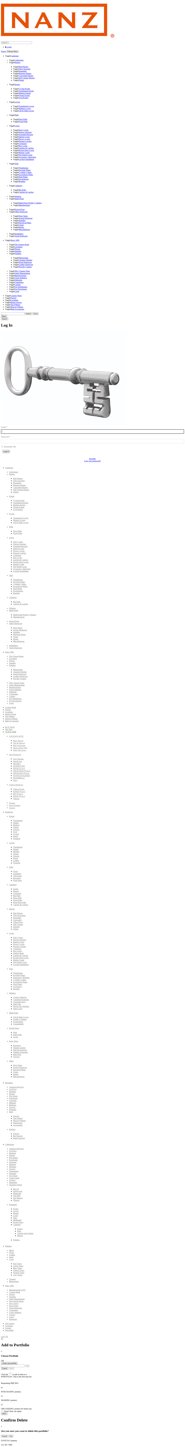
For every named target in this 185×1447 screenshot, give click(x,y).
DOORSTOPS (19, 766)
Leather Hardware (26, 265)
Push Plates (23, 177)
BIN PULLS (18, 794)
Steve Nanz (13, 1306)
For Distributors (21, 287)
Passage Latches (25, 141)
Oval (15, 832)
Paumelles (23, 71)
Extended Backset (26, 135)
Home (3, 51)
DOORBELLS (19, 778)
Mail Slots (17, 1054)
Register (92, 459)
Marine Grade (24, 153)
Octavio (12, 1107)
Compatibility (18, 1024)
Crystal (16, 834)
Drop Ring (17, 880)
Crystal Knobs (24, 89)
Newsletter (9, 1330)
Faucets (16, 1116)
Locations (18, 247)
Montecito (17, 1193)
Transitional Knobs (26, 91)
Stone (11, 1257)
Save (11, 1368)
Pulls (16, 115)
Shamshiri (13, 1182)
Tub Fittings (15, 305)
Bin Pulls (22, 190)
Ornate (15, 827)
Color (11, 1259)
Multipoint (17, 1220)
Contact (12, 808)
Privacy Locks (24, 139)
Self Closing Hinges (27, 78)
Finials (21, 80)
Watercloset (17, 1123)
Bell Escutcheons (20, 1050)
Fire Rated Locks (25, 155)
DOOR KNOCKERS (21, 775)
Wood (15, 836)
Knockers (17, 1045)
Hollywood (17, 1191)
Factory (14, 298)
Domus (12, 1094)
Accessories (18, 1125)
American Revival (16, 1087)
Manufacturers (24, 205)
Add (27, 1366)
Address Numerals (20, 1052)
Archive (12, 1180)
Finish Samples (14, 805)
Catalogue (15, 56)
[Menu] (172, 13)
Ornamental (13, 1171)
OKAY (4, 1414)
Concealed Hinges (26, 76)
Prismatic (12, 1110)
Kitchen (12, 1129)
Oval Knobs (23, 98)
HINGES (17, 764)
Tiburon (16, 1200)
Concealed (17, 920)
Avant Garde (14, 1178)
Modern (16, 825)
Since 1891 (15, 240)
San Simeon (18, 1198)
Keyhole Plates (25, 170)
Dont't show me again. (13, 1411)
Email (3, 427)
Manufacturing (20, 276)
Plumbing (9, 1083)
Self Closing (18, 924)
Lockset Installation (26, 159)
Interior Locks (24, 137)
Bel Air (16, 1189)
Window (18, 196)
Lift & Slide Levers (26, 111)
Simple (16, 823)
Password (5, 437)
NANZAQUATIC (16, 736)
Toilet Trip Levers (19, 750)
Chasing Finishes (25, 260)
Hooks (21, 227)
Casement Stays (19, 1002)
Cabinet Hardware (16, 785)
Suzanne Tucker (15, 1185)
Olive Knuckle (24, 69)
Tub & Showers (19, 743)
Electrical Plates (25, 223)
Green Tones (18, 1266)
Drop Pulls (23, 119)
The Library (10, 1324)
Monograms (23, 258)
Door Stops (23, 216)
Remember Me (10, 447)
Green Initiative (21, 278)
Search (4, 319)
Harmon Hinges (25, 73)
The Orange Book (22, 244)
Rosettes (22, 181)
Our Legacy (14, 1303)
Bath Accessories (17, 309)
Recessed (17, 878)
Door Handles (18, 759)
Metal (11, 1250)
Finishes (18, 254)
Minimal (12, 1103)
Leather (16, 861)
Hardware (9, 812)
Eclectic (16, 830)
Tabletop (16, 798)
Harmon (16, 927)
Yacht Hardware (21, 236)
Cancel (4, 1368)
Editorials (18, 280)
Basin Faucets (16, 302)
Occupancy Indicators (27, 157)
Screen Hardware (25, 218)
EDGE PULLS (19, 768)
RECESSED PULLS (21, 773)
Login (9, 47)
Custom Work (16, 296)
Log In (6, 451)
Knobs (17, 84)
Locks (17, 126)
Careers (18, 285)
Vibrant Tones (18, 1270)
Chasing (12, 1279)
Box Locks (23, 146)
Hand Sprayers (19, 1138)
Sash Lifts (17, 1004)
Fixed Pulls (23, 121)
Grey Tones (17, 1275)
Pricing (17, 249)
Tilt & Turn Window (21, 1006)
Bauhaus (12, 1092)
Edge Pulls (17, 898)
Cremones (23, 144)
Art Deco (12, 1089)
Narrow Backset (25, 132)
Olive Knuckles (19, 915)
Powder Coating (25, 267)
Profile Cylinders (20, 1019)
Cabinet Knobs (18, 789)
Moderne (12, 1105)
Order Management (22, 273)
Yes (11, 1436)
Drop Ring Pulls (19, 902)
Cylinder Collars (25, 172)
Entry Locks (23, 130)
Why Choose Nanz (22, 271)
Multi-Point (19, 199)
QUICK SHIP (10, 732)
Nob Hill (16, 1196)
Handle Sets (17, 761)
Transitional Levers (26, 106)
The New (9, 729)
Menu (4, 316)
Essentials (13, 1205)
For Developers (21, 289)
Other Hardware (21, 212)
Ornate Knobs (24, 95)
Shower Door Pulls (20, 748)
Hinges (17, 62)
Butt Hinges (23, 67)
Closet (21, 225)
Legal (17, 291)
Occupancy (17, 987)
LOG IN (4, 1337)
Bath (11, 1112)
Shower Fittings (17, 307)
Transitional (17, 821)
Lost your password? (92, 461)
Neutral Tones (18, 1273)
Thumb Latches (19, 1048)
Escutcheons (24, 179)
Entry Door (13, 1041)
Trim (16, 164)
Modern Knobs (25, 93)
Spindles (22, 220)
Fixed (15, 871)
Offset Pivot (18, 922)
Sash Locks (17, 1009)
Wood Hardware (25, 262)
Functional (13, 1098)
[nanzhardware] (2, 1339)
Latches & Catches (26, 148)
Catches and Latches (25, 1233)
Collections (19, 60)
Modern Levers (25, 108)
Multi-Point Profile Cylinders (30, 203)
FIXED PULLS (19, 791)
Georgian (12, 1101)
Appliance (17, 874)
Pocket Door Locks (26, 150)
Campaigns (19, 282)
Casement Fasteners (21, 1000)
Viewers (16, 1057)
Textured (16, 839)
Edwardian (13, 1158)
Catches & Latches (26, 192)
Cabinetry (18, 186)
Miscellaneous (24, 229)
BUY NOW (10, 727)
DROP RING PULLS (21, 771)
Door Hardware (15, 754)
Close (35, 314)
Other (15, 780)
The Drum (13, 1096)
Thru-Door (17, 876)
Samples (18, 251)
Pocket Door (20, 209)
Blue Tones (17, 1268)
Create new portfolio (9, 1363)
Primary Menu (12, 51)
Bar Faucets (18, 1136)
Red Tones (17, 1264)
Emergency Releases (21, 978)
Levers (17, 102)
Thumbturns (23, 168)
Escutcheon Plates (26, 175)
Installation (19, 234)
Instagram (13, 1319)
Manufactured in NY (17, 1290)
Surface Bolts (18, 953)
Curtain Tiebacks (20, 997)
